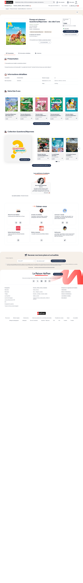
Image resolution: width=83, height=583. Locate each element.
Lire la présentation (44, 42)
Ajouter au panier (69, 31)
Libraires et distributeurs (66, 293)
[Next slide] (78, 148)
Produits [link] (72, 320)
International (64, 297)
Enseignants (7, 287)
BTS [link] (5, 301)
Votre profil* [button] (20, 260)
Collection (39, 53)
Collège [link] (6, 293)
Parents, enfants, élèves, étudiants (40, 287)
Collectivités (63, 289)
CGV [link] (59, 320)
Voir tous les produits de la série (40, 123)
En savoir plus (30, 267)
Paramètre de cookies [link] (59, 317)
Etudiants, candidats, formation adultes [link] (40, 293)
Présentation (10, 53)
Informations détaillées (25, 53)
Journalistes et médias (66, 295)
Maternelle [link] (7, 289)
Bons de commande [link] (34, 320)
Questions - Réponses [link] (45, 320)
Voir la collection (24, 159)
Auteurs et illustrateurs (66, 291)
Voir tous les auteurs (33, 36)
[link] (16, 222)
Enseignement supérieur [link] (9, 303)
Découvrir (46, 192)
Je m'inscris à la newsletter (57, 260)
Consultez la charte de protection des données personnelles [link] (44, 267)
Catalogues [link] (24, 320)
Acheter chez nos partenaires (71, 34)
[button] (16, 33)
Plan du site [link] (7, 317)
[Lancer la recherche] (54, 2)
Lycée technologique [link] (9, 297)
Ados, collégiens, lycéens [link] (38, 291)
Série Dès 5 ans (48, 31)
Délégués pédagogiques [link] (14, 320)
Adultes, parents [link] (36, 295)
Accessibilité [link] (75, 317)
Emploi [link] (68, 317)
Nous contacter (64, 5)
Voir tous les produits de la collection (40, 165)
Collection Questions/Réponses (36, 31)
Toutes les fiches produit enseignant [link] (11, 305)
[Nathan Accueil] (9, 2)
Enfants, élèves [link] (36, 289)
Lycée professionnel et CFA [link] (10, 299)
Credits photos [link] (26, 317)
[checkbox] (5, 264)
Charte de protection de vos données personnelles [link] (41, 317)
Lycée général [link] (7, 295)
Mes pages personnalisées (54, 5)
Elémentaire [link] (7, 291)
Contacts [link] (65, 320)
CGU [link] (54, 320)
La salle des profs (73, 5)
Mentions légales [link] (16, 317)
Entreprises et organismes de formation (69, 287)
